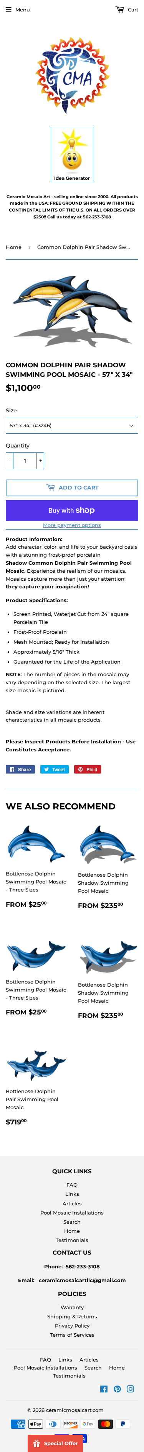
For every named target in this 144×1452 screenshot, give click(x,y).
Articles (72, 1203)
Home (14, 247)
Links (72, 1194)
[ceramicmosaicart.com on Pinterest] (117, 1390)
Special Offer (61, 1443)
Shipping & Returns (72, 1316)
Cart (132, 9)
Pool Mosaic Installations (72, 1213)
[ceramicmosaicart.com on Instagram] (130, 1390)
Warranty (72, 1307)
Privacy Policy (72, 1326)
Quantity (18, 445)
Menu (22, 9)
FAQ (72, 1185)
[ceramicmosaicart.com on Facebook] (104, 1390)
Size (11, 410)
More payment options (72, 525)
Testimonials (72, 1240)
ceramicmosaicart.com (75, 1410)
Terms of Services (72, 1335)
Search (72, 1222)
